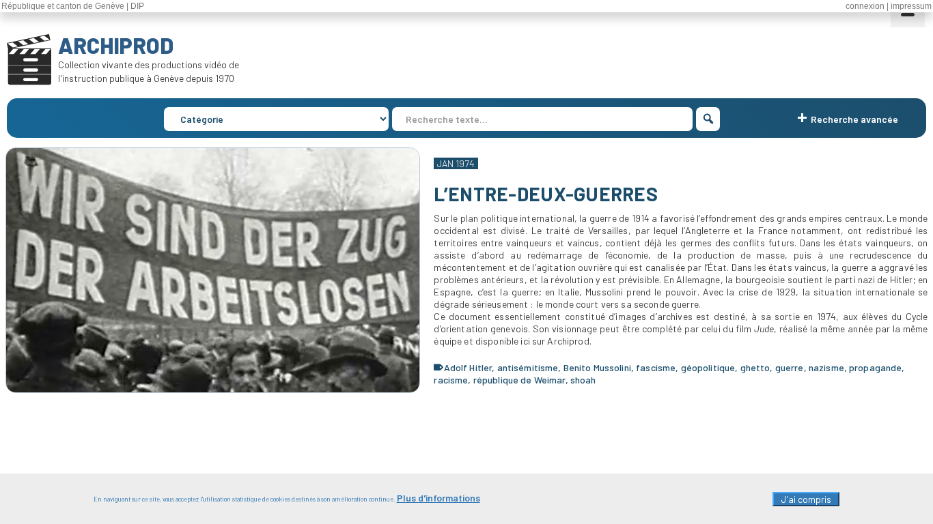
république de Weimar (519, 379)
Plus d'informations (438, 498)
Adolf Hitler (468, 367)
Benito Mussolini (597, 367)
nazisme (826, 367)
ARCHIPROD (115, 45)
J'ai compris (806, 499)
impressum (911, 6)
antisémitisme (528, 367)
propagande (875, 367)
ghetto (755, 367)
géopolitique (708, 367)
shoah (583, 379)
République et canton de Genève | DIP (72, 6)
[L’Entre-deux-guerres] (213, 270)
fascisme (656, 367)
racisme (451, 379)
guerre (789, 367)
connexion (865, 6)
